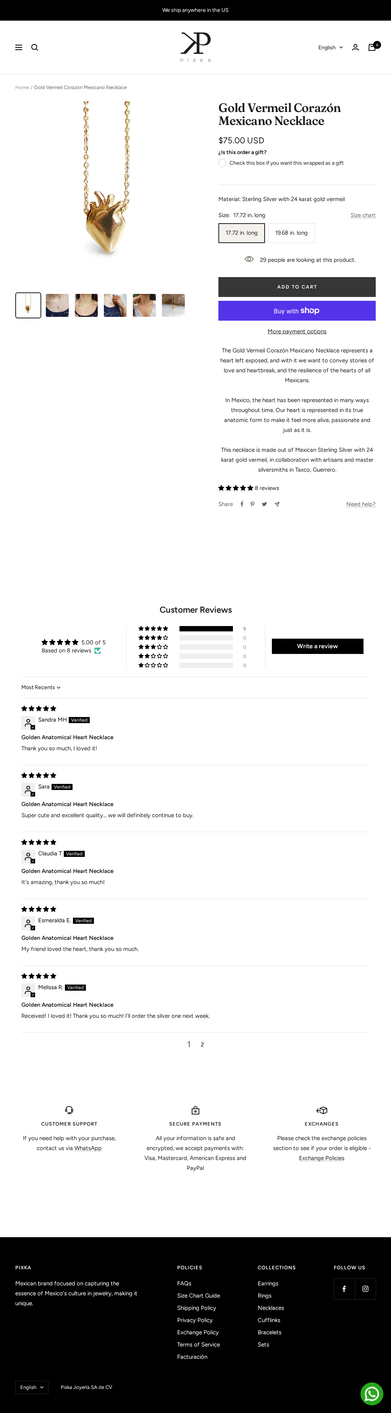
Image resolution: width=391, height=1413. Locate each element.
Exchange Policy (198, 1332)
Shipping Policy (196, 1307)
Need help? (361, 504)
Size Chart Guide (198, 1295)
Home (22, 87)
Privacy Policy (195, 1320)
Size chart (363, 215)
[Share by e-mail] (277, 504)
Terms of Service (198, 1344)
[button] (235, 488)
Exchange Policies (321, 1158)
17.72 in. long (242, 232)
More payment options (297, 331)
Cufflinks (269, 1320)
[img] (38, 708)
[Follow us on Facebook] (344, 1288)
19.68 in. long (291, 232)
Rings (264, 1295)
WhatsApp (88, 1148)
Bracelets (269, 1332)
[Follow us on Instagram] (365, 1288)
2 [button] (202, 1044)
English (327, 47)
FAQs (184, 1283)
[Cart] (372, 47)
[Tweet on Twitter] (264, 504)
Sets (263, 1344)
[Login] (355, 47)
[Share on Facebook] (242, 504)
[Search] (34, 47)
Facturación (192, 1356)
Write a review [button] (317, 646)
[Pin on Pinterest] (252, 504)
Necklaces (271, 1307)
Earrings (268, 1283)
